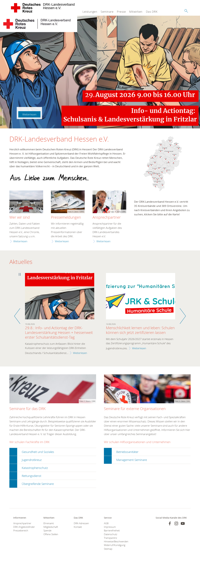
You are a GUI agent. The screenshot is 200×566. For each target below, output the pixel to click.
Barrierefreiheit (112, 530)
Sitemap (108, 548)
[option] (59, 316)
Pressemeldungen (66, 217)
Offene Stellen (50, 534)
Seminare (107, 11)
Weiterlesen (29, 114)
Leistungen (89, 11)
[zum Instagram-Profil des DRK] (176, 523)
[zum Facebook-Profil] (170, 523)
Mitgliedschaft (50, 526)
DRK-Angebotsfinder (24, 526)
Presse (121, 11)
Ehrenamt (48, 523)
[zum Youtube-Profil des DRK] (183, 523)
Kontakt (78, 526)
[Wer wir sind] (26, 202)
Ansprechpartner (106, 217)
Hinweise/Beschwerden (115, 541)
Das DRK (152, 11)
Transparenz (110, 537)
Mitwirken (135, 11)
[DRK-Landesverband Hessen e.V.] (25, 8)
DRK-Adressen (81, 523)
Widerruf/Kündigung (114, 545)
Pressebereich (20, 530)
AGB (106, 523)
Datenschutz (110, 534)
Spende (47, 530)
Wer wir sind (19, 217)
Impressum (110, 526)
